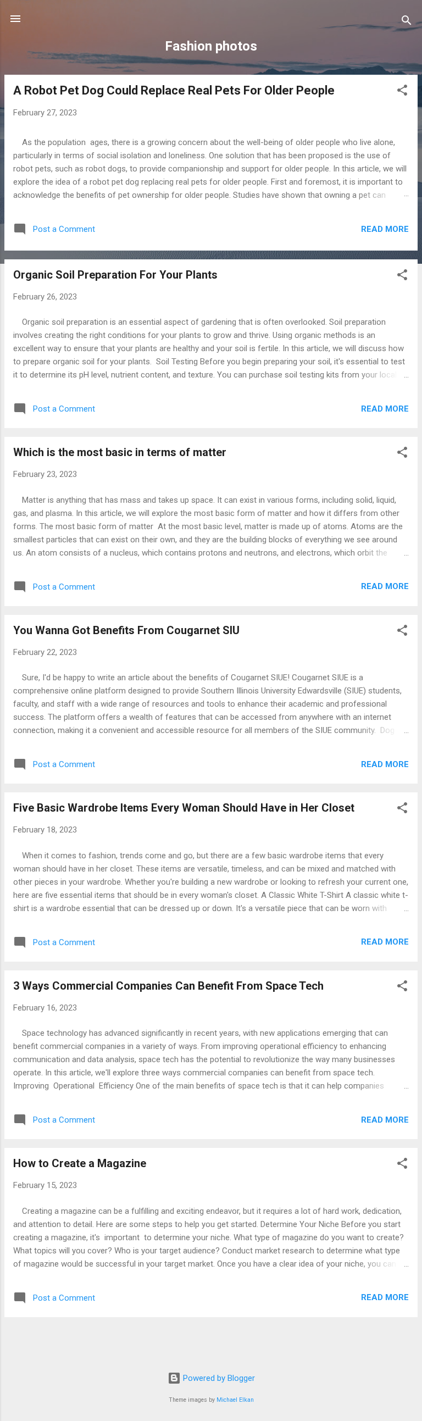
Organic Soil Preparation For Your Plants (115, 274)
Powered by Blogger (218, 1378)
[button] (402, 92)
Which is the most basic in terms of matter (119, 452)
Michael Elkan (235, 1399)
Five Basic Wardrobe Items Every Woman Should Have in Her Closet (183, 807)
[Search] (406, 22)
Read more (385, 229)
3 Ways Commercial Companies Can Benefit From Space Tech (168, 985)
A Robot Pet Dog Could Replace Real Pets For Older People (174, 90)
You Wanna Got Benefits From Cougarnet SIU (126, 630)
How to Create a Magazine (79, 1163)
